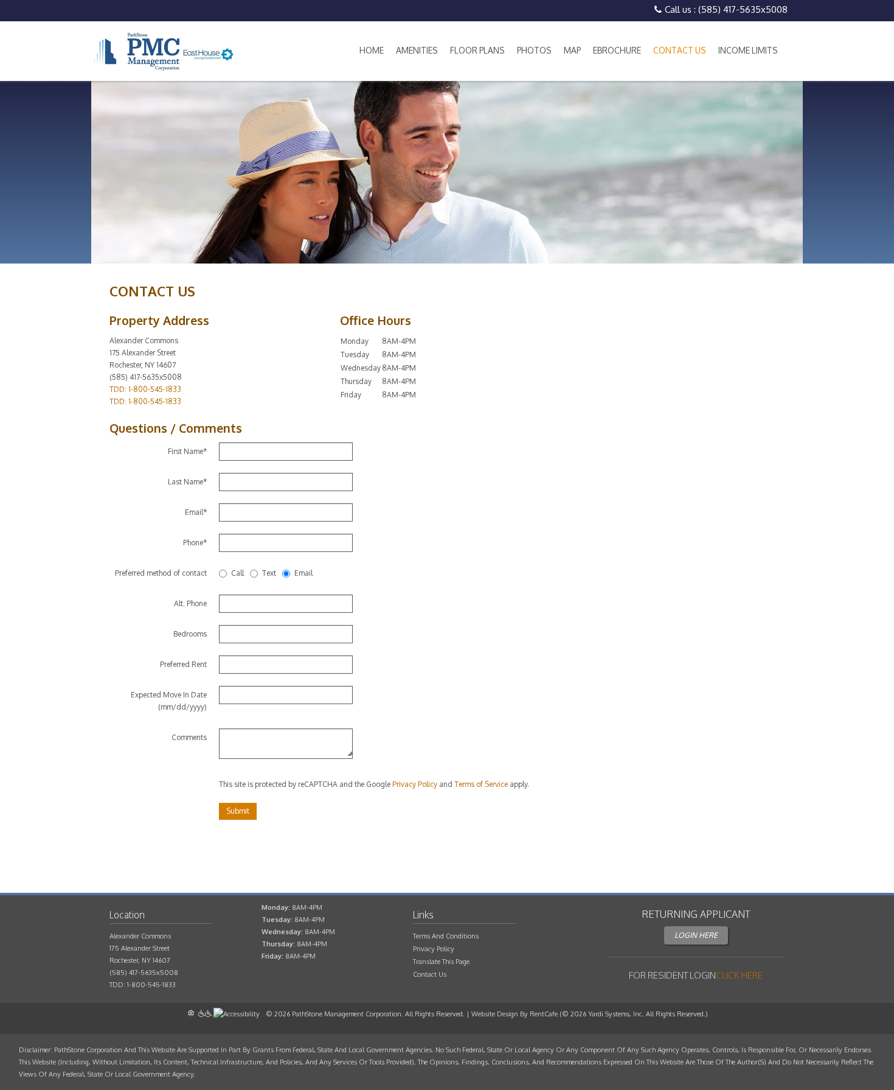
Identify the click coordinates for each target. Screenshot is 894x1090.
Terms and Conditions (446, 936)
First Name (187, 451)
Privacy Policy (414, 784)
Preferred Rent (183, 664)
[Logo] (162, 50)
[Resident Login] (739, 975)
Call (237, 573)
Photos (534, 50)
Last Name (187, 481)
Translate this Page (441, 961)
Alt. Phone (190, 603)
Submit (237, 811)
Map (572, 50)
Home (371, 50)
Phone (195, 542)
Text (269, 573)
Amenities (417, 50)
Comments (189, 737)
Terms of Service (481, 784)
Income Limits (748, 50)
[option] (447, 172)
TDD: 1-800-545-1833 (145, 389)
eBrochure (617, 50)
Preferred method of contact (161, 573)
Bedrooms (190, 633)
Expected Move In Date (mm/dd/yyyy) (169, 700)
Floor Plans (477, 50)
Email (196, 512)
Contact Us (679, 50)
